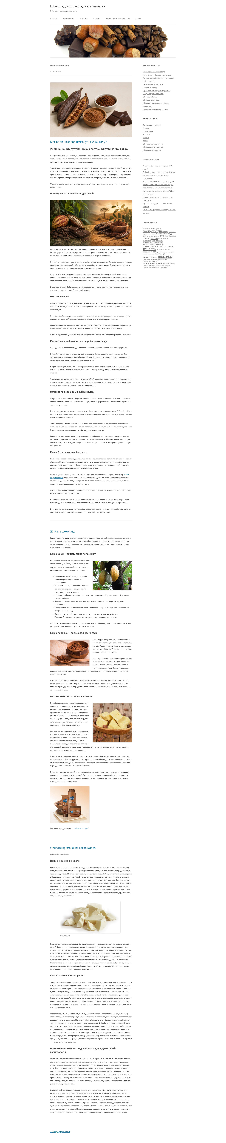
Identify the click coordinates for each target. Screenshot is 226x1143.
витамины (172, 232)
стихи (145, 141)
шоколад (165, 256)
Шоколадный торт (150, 232)
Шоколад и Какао (150, 97)
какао (154, 238)
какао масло (147, 240)
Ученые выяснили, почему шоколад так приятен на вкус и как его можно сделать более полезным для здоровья (158, 185)
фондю (162, 254)
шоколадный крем (169, 263)
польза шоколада (150, 246)
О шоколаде (68, 19)
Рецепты (83, 19)
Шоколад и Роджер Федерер (152, 230)
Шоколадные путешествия (118, 19)
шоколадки (163, 259)
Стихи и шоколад (150, 87)
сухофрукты (160, 252)
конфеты (159, 241)
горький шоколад (148, 234)
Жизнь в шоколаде (62, 531)
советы (146, 138)
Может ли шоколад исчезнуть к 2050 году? (78, 141)
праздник (162, 246)
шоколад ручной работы (151, 267)
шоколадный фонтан (163, 265)
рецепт (170, 246)
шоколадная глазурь (150, 261)
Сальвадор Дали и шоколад (152, 228)
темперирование (148, 254)
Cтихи (138, 19)
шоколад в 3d (147, 259)
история (146, 239)
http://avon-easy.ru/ (80, 828)
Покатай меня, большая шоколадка (157, 75)
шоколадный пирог (149, 265)
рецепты (149, 249)
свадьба (146, 252)
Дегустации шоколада (151, 125)
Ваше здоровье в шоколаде (154, 72)
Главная (54, 19)
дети (162, 236)
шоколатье (163, 267)
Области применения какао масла (73, 848)
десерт (157, 236)
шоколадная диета (152, 263)
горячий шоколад (163, 234)
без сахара (163, 232)
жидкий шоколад (170, 236)
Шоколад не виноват (151, 100)
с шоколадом (169, 252)
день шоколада (148, 236)
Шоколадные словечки (152, 150)
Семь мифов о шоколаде (153, 84)
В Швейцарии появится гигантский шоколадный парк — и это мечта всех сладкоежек (159, 175)
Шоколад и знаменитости (153, 144)
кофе (161, 242)
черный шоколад (150, 257)
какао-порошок (163, 238)
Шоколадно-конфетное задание (155, 109)
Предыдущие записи (60, 1132)
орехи (162, 244)
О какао (96, 19)
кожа (153, 240)
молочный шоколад (151, 244)
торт (156, 254)
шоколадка (156, 259)
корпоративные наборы (151, 242)
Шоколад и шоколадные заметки (78, 6)
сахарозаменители (163, 249)
